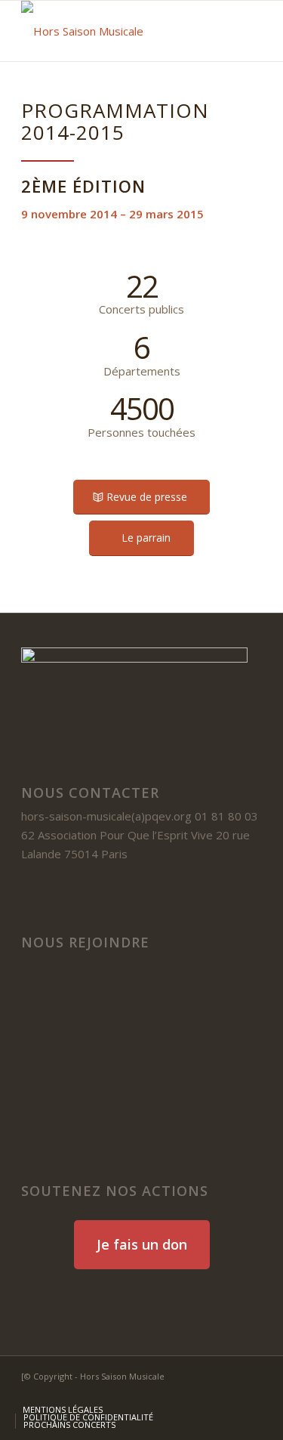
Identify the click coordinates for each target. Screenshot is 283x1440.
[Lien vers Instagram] (250, 1394)
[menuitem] (62, 1410)
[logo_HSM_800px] (117, 31)
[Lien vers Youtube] (228, 1394)
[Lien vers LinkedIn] (205, 1394)
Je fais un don (142, 1244)
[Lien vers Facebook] (182, 1394)
